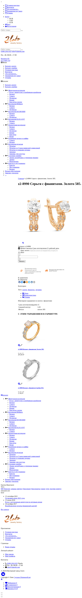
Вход (8, 24)
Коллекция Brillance (15, 104)
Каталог (5, 395)
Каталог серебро (11, 68)
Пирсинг (7, 489)
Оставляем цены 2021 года (15, 498)
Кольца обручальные (12, 171)
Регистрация (11, 26)
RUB (7, 17)
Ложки (11, 159)
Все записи (5, 509)
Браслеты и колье (15, 102)
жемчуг (59, 489)
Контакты (10, 7)
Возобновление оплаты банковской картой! (21, 506)
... (5, 175)
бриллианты (35, 489)
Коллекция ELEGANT (16, 119)
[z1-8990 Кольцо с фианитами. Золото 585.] (49, 330)
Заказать (22, 261)
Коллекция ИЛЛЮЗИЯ (16, 111)
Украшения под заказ (14, 11)
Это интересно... (13, 9)
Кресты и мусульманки (16, 163)
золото (24, 290)
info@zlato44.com (18, 51)
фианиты (31, 290)
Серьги (12, 96)
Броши (11, 100)
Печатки (12, 146)
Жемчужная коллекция (16, 90)
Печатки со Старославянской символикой (24, 148)
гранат (43, 489)
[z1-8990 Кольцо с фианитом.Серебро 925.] (49, 369)
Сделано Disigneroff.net (22, 577)
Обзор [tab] (26, 293)
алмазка (13, 489)
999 (2, 489)
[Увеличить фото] (19, 345)
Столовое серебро (14, 156)
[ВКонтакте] (3, 574)
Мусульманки (14, 167)
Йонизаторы (13, 161)
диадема (53, 489)
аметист (20, 489)
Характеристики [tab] (30, 295)
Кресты (12, 165)
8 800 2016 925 (6, 51)
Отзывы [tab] (27, 297)
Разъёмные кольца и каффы (18, 138)
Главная (21, 178)
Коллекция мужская (15, 144)
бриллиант (27, 489)
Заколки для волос (11, 173)
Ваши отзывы (10, 547)
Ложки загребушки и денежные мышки (23, 158)
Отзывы (10, 13)
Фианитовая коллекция (16, 125)
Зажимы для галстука (17, 154)
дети (47, 489)
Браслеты (12, 134)
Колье (11, 136)
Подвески (13, 98)
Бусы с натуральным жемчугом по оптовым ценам (23, 502)
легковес (38, 290)
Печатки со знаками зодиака (19, 150)
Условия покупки (13, 5)
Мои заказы (9, 554)
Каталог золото (10, 66)
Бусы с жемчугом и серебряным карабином (25, 92)
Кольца (12, 94)
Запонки (12, 152)
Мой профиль (10, 556)
